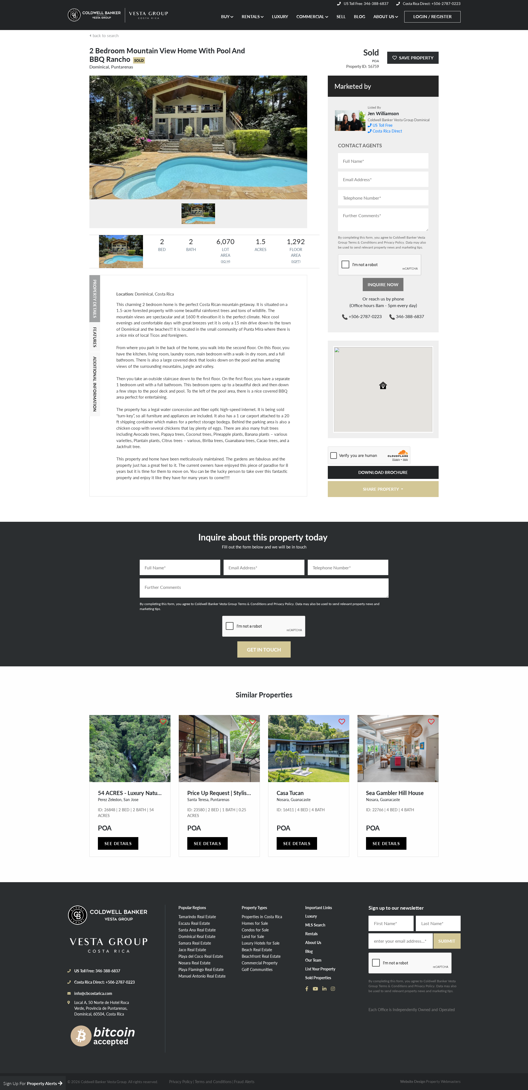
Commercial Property (259, 962)
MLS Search (315, 925)
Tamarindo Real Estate (197, 916)
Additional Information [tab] (95, 384)
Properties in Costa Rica (262, 916)
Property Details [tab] (95, 299)
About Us (313, 942)
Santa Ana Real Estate (197, 929)
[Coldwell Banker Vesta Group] (94, 15)
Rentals (311, 933)
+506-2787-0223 (365, 316)
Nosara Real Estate (194, 962)
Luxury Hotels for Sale (260, 943)
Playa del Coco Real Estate (200, 956)
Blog (309, 951)
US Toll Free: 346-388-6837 (366, 3)
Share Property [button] (381, 489)
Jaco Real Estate (192, 949)
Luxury (311, 916)
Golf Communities (257, 969)
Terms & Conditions (362, 242)
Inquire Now (383, 284)
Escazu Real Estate (194, 923)
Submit (446, 941)
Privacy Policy (394, 242)
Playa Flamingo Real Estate (201, 969)
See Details (118, 843)
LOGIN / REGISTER (432, 16)
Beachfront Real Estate (261, 956)
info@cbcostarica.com (93, 993)
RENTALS (251, 16)
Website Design (412, 1081)
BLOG (359, 16)
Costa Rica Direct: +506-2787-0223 (431, 3)
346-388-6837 (409, 316)
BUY (225, 16)
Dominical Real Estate (196, 936)
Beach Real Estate (257, 949)
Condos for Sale (255, 929)
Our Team (313, 960)
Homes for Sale (255, 923)
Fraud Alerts (244, 1081)
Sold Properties (318, 977)
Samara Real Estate (194, 943)
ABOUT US (384, 16)
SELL (341, 16)
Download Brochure (383, 472)
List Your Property (320, 969)
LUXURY (280, 16)
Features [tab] (95, 337)
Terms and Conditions (213, 1081)
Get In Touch (264, 649)
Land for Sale (253, 936)
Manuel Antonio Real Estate (202, 976)
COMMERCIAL (310, 16)
